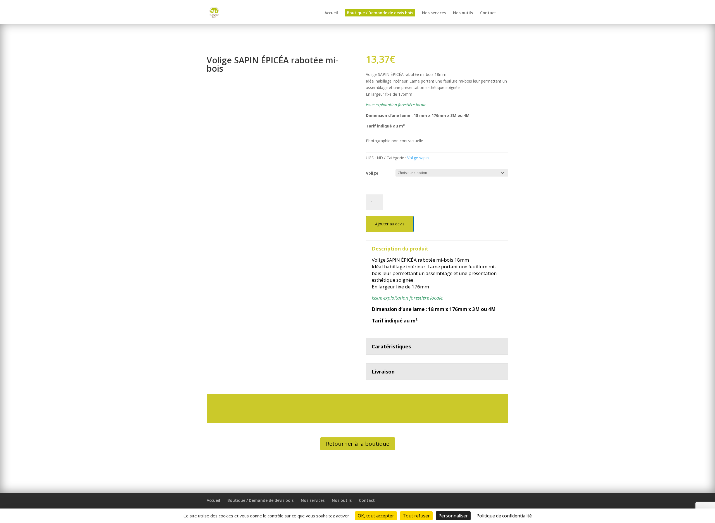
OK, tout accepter (376, 516)
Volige (372, 173)
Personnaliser (453, 516)
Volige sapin (418, 157)
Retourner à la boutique (357, 443)
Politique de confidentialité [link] (504, 516)
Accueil (331, 13)
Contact (488, 13)
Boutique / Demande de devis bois (380, 12)
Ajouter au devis (389, 223)
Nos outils (463, 13)
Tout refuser (416, 516)
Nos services (434, 13)
